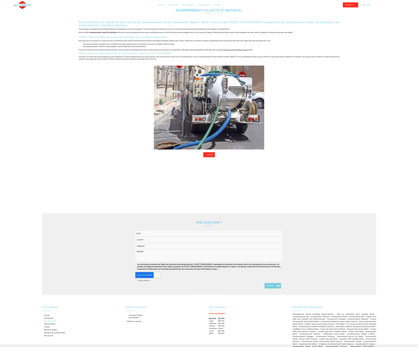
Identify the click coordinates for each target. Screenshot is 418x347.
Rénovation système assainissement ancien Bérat (355, 326)
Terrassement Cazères (353, 341)
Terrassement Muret (339, 316)
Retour (210, 155)
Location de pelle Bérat (328, 339)
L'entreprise (173, 5)
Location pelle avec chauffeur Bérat (332, 331)
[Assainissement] (209, 107)
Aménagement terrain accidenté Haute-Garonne (313, 314)
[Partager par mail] (368, 5)
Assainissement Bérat (308, 344)
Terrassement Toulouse (325, 336)
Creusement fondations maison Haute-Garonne (339, 321)
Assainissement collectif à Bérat (361, 334)
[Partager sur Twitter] (364, 5)
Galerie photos (204, 5)
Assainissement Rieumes (310, 334)
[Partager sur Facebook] (360, 5)
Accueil (161, 5)
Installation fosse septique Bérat (306, 329)
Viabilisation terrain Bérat (333, 334)
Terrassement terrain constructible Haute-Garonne (321, 341)
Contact (218, 5)
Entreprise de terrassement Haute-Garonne (336, 344)
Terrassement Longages (336, 319)
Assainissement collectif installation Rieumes (316, 326)
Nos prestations (188, 5)
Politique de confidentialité (54, 333)
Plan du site (48, 335)
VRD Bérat (340, 324)
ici (218, 269)
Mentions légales (50, 330)
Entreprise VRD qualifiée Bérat (351, 339)
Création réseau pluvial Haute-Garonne (319, 324)
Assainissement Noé (301, 316)
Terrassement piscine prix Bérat (350, 336)
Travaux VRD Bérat (355, 331)
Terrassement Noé (356, 316)
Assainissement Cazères (365, 344)
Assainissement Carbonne (358, 319)
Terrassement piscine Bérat (358, 329)
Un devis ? (349, 5)
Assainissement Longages (303, 336)
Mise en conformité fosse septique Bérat (355, 314)
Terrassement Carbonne (320, 316)
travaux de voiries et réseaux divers (235, 50)
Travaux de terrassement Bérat (332, 329)
